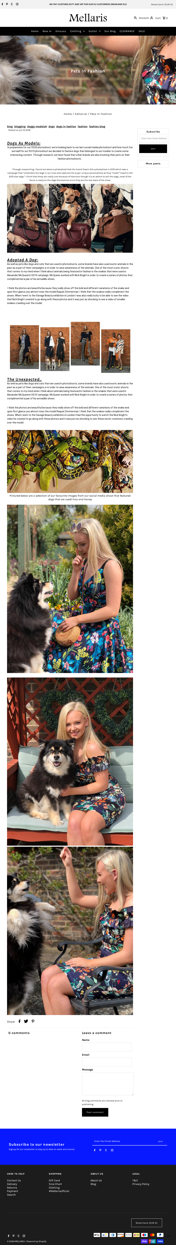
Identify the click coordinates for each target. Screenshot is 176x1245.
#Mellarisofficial (59, 1191)
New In (47, 31)
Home (35, 31)
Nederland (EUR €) (162, 4)
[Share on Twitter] (26, 1022)
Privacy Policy (140, 1184)
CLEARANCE (127, 31)
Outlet (93, 31)
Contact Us (14, 1180)
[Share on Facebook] (19, 1022)
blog (10, 126)
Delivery (12, 1184)
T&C (135, 1180)
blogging (20, 126)
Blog (93, 1184)
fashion (82, 126)
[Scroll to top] (169, 1236)
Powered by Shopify (36, 1241)
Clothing (75, 31)
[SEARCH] (135, 18)
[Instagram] (16, 4)
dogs (51, 126)
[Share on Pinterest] (33, 1022)
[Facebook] (2, 4)
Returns (12, 1187)
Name (85, 1040)
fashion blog (97, 126)
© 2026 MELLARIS (16, 1241)
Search (11, 1194)
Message (87, 1069)
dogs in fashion (66, 126)
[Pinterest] (6, 4)
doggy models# (37, 126)
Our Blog (110, 31)
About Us (96, 1180)
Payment (12, 1191)
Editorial (81, 113)
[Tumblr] (11, 4)
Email (85, 1054)
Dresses (61, 31)
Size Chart (55, 1184)
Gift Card (54, 1180)
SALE (142, 31)
